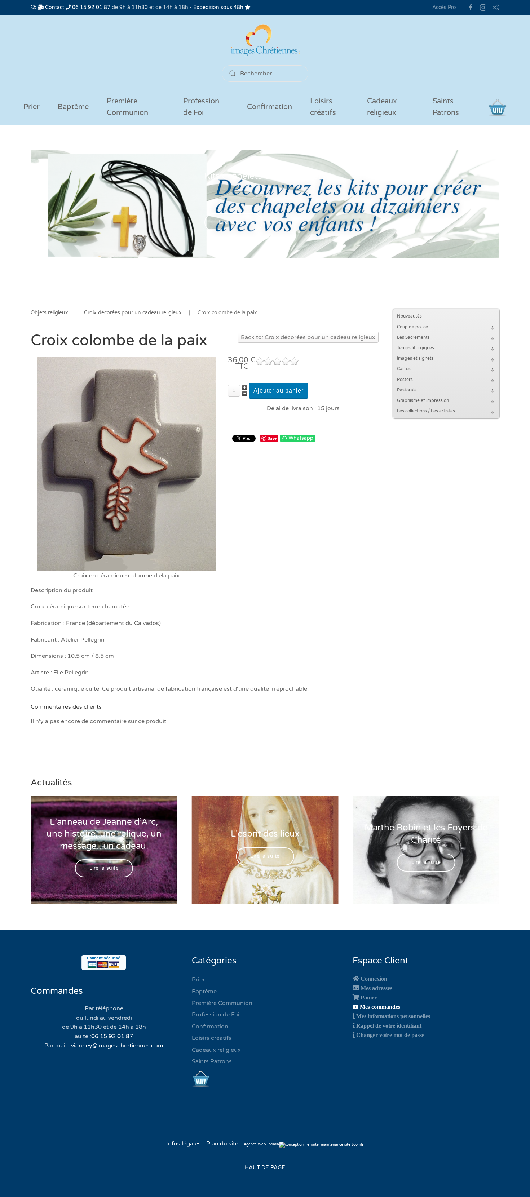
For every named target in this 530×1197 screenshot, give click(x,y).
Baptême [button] (73, 107)
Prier (31, 107)
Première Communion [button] (127, 107)
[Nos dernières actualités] (33, 7)
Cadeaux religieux (216, 1050)
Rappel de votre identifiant (388, 1025)
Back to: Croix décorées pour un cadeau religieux (308, 337)
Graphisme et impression (423, 400)
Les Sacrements (413, 337)
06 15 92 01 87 (90, 7)
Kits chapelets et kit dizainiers (265, 176)
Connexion (374, 978)
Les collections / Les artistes (426, 410)
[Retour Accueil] (265, 40)
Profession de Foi (215, 1014)
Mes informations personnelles (393, 1016)
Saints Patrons (212, 1061)
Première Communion (222, 1003)
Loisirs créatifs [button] (323, 107)
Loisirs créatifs (211, 1038)
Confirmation (210, 1026)
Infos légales (184, 1143)
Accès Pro (444, 7)
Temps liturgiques (415, 347)
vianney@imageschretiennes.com (117, 1045)
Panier (369, 997)
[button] (493, 327)
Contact (54, 7)
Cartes (404, 368)
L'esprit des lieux (265, 834)
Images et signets (415, 358)
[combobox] (265, 73)
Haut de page (265, 1167)
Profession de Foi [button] (201, 107)
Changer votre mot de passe (390, 1035)
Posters (405, 379)
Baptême (204, 991)
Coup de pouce (412, 326)
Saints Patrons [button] (446, 107)
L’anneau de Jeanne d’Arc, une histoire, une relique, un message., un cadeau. (104, 833)
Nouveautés (409, 316)
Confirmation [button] (269, 107)
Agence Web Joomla (261, 1144)
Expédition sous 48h (219, 7)
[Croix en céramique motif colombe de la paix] (126, 463)
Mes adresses (376, 988)
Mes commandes (380, 1007)
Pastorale (407, 390)
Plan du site (222, 1143)
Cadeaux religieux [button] (382, 107)
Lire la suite (233, 223)
